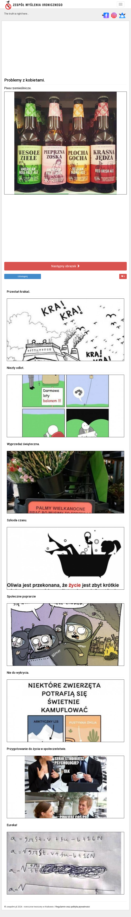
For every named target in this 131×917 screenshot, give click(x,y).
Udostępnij (23, 276)
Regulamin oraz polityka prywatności (72, 907)
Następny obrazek (64, 266)
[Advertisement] (65, 49)
